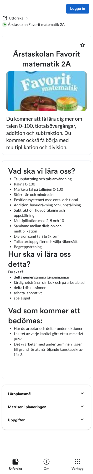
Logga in (77, 9)
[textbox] (46, 270)
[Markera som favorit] (82, 45)
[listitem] (15, 465)
